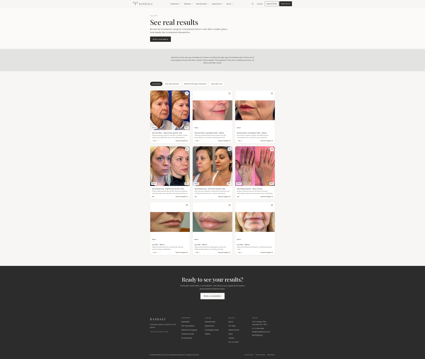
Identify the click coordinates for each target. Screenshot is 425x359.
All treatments (186, 338)
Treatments (174, 4)
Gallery (207, 334)
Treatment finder (187, 334)
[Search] (252, 4)
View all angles (181, 141)
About (228, 4)
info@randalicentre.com (261, 332)
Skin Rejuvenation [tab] (172, 84)
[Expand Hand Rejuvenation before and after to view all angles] (272, 149)
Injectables (185, 322)
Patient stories (233, 330)
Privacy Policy (249, 355)
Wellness (187, 4)
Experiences (216, 4)
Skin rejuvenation (188, 326)
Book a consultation (162, 40)
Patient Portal (273, 4)
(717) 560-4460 (258, 328)
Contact (260, 4)
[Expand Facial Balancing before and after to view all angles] (187, 149)
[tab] (152, 140)
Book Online (286, 4)
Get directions (257, 335)
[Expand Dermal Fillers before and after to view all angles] (187, 93)
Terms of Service (260, 355)
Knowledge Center (212, 330)
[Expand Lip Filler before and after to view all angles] (187, 205)
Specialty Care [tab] (216, 84)
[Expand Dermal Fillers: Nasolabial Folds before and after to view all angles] (229, 93)
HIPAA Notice (271, 355)
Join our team (233, 342)
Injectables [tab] (156, 84)
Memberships (201, 4)
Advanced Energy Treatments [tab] (195, 84)
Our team (232, 326)
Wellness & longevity (189, 330)
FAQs (230, 334)
